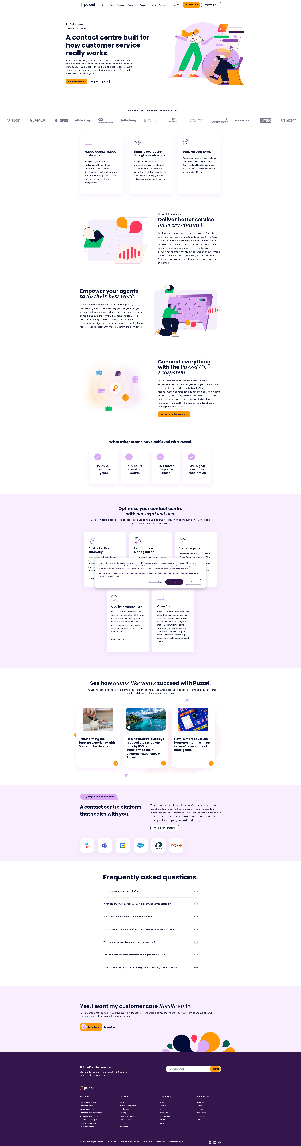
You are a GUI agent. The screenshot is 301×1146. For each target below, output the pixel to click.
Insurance (124, 1127)
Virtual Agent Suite (87, 1109)
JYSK (162, 1102)
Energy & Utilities (126, 1120)
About (142, 5)
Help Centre (201, 1113)
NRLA (162, 1123)
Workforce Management (90, 1120)
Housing (123, 1113)
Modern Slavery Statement (130, 1142)
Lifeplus (163, 1105)
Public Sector (125, 1109)
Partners (162, 5)
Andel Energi (165, 1113)
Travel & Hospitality (128, 1105)
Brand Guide (160, 1142)
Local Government (127, 1116)
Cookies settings (155, 582)
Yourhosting (165, 1116)
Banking (123, 1123)
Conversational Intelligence (91, 1113)
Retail (122, 1102)
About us (200, 1102)
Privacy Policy (112, 1142)
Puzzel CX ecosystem (89, 1102)
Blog (198, 1120)
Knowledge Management (90, 1116)
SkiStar (162, 1120)
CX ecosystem (108, 5)
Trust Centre (147, 1142)
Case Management (88, 1123)
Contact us (201, 1109)
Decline (193, 582)
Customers (152, 5)
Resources (132, 5)
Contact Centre (86, 1105)
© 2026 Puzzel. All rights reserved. (91, 1142)
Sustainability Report (175, 1142)
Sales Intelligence (87, 1127)
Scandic (163, 1109)
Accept (174, 582)
